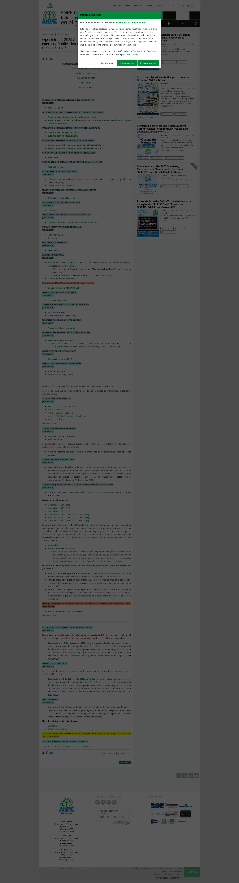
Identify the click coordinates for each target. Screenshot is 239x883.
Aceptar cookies (127, 63)
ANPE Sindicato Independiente (131, 22)
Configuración (107, 63)
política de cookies (129, 54)
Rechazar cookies (148, 63)
